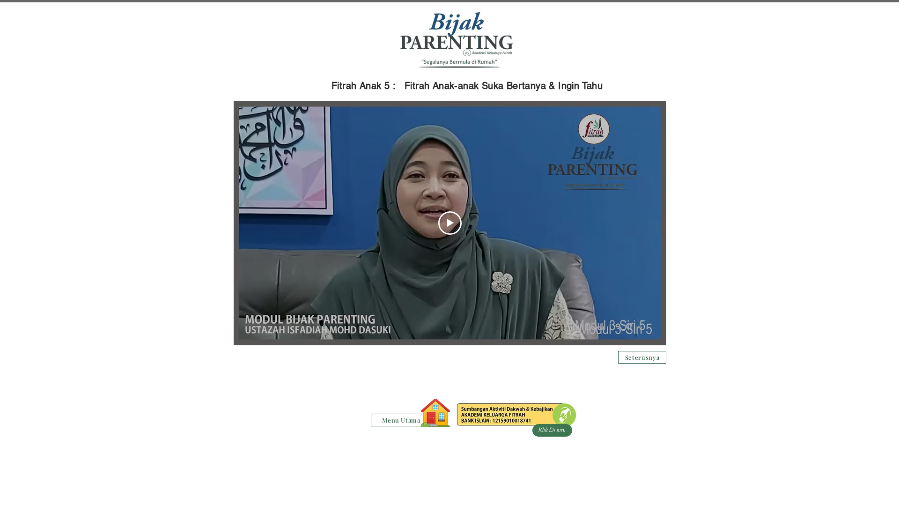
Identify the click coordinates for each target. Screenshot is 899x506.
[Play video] (450, 223)
